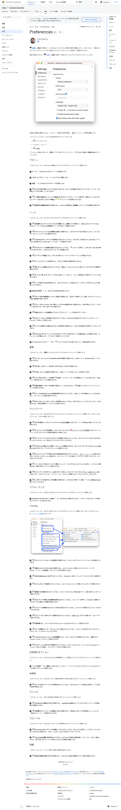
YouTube (91, 793)
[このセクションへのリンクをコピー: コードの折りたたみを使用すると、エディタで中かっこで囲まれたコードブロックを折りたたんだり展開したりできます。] (44, 285)
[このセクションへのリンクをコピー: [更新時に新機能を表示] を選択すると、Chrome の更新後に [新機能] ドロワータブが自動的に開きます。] (31, 207)
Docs (4, 8)
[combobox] (84, 2)
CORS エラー (76, 615)
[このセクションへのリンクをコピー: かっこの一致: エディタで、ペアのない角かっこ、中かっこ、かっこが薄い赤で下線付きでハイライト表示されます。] (40, 277)
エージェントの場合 (66, 11)
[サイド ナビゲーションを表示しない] (21, 807)
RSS (90, 799)
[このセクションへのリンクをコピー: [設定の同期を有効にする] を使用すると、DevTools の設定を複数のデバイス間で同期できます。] (98, 756)
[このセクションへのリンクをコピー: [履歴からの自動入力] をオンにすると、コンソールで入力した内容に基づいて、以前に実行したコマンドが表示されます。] (43, 594)
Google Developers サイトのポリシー (63, 773)
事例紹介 (43, 2)
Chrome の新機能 (61, 2)
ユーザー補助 (54, 11)
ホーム (31, 26)
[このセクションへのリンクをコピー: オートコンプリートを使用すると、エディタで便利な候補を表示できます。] (84, 261)
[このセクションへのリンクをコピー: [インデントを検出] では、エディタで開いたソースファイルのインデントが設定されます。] (94, 256)
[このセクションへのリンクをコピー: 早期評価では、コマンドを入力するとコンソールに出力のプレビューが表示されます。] (91, 623)
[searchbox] (12, 17)
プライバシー (36, 806)
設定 (45, 11)
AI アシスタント (24, 11)
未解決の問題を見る (31, 793)
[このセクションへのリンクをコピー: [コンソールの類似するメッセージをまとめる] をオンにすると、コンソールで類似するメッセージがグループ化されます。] (42, 610)
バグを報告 (29, 790)
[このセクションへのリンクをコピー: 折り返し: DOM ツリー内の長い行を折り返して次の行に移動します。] (80, 366)
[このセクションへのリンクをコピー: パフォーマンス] (46, 487)
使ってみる (14, 11)
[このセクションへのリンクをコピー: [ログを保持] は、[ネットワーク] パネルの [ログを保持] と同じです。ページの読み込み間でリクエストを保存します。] (39, 425)
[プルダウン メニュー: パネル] (41, 11)
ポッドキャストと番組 (64, 799)
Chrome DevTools (16, 8)
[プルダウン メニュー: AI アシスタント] (31, 11)
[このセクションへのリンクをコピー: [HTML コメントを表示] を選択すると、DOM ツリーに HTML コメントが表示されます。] (92, 372)
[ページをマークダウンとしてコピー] (60, 32)
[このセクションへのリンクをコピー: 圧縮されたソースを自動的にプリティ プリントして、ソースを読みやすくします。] (89, 312)
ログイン (116, 2)
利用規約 (28, 806)
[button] (65, 171)
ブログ (51, 2)
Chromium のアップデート (65, 790)
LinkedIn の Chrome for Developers (99, 796)
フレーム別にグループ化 (91, 472)
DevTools (5, 11)
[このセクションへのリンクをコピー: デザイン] (40, 160)
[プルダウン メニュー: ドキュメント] (37, 2)
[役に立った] (97, 26)
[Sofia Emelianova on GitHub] (38, 42)
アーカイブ (61, 796)
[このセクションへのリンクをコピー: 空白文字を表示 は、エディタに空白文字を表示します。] (72, 291)
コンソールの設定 (38, 514)
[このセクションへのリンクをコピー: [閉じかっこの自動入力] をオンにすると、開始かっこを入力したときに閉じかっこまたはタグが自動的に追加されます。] (41, 269)
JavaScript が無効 (67, 703)
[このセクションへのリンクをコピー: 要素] (35, 347)
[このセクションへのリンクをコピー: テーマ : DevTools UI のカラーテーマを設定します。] (69, 172)
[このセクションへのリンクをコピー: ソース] (37, 213)
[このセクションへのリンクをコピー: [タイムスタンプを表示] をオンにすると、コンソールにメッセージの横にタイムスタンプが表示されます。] (34, 586)
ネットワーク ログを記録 (81, 430)
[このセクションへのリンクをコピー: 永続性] (38, 673)
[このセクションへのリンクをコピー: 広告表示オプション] (50, 652)
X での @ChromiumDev (95, 790)
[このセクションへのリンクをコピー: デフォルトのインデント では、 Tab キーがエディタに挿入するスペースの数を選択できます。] (98, 342)
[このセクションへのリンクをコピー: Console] (39, 506)
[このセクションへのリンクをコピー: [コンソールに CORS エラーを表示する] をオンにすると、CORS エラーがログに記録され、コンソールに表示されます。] (42, 618)
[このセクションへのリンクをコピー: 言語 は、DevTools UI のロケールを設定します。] (67, 183)
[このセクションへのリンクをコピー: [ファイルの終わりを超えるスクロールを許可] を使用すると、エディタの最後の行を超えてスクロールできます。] (37, 328)
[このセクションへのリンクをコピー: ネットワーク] (44, 409)
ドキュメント (31, 2)
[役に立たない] (99, 26)
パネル (37, 11)
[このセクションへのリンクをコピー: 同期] (35, 745)
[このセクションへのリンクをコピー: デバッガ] (40, 692)
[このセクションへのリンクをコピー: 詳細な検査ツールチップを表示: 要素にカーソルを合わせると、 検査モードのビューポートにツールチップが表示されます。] (47, 388)
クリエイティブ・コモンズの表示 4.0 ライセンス (63, 772)
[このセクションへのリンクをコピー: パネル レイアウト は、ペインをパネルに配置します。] (71, 177)
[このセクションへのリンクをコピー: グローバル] (42, 718)
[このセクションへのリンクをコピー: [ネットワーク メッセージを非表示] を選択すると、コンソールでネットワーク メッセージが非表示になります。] (37, 562)
